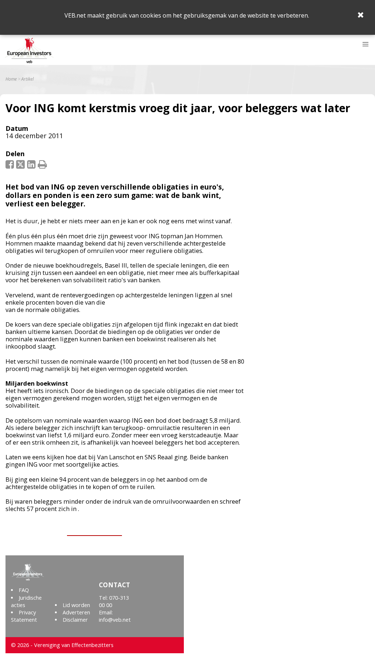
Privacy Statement (24, 616)
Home (11, 79)
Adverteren (76, 612)
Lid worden (76, 605)
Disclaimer (75, 619)
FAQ (24, 590)
